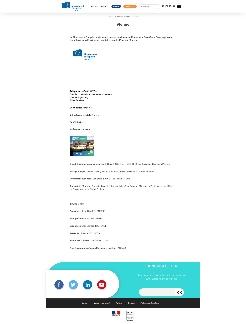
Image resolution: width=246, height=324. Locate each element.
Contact (85, 303)
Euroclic (131, 303)
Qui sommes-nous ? (99, 6)
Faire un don (130, 6)
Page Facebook (77, 100)
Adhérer (116, 6)
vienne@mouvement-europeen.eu (95, 94)
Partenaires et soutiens (149, 303)
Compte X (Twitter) (79, 97)
